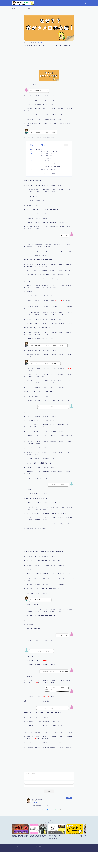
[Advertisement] (49, 59)
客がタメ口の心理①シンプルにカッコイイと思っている (45, 151)
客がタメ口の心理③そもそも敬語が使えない (43, 155)
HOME (13, 846)
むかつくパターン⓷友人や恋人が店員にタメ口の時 (44, 169)
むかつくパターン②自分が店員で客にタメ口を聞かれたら (46, 168)
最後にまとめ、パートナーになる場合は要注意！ (43, 173)
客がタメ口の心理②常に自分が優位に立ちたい (43, 153)
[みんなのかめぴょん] (23, 3)
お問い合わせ (64, 3)
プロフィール (47, 3)
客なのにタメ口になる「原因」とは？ (41, 160)
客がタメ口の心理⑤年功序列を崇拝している (43, 159)
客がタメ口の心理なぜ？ (37, 149)
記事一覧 (56, 3)
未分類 (41, 42)
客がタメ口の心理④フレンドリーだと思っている (44, 157)
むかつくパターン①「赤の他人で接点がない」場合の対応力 (46, 166)
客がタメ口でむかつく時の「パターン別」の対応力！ (44, 164)
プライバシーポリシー (76, 3)
